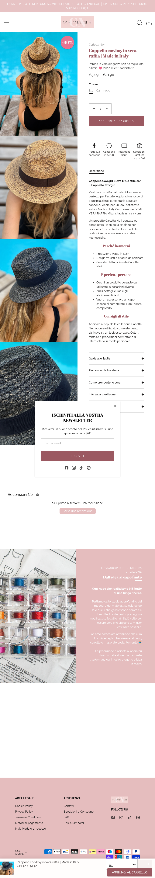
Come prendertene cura (104, 382)
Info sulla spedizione (102, 394)
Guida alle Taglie (99, 358)
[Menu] (6, 22)
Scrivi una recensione (77, 511)
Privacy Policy (24, 811)
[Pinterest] (89, 467)
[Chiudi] (115, 406)
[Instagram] (74, 467)
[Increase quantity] (148, 864)
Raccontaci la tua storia (104, 370)
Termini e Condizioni (28, 817)
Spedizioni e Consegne (79, 811)
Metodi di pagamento (29, 823)
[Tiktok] (81, 467)
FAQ (66, 817)
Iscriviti (77, 456)
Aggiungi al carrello (116, 121)
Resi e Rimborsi (74, 823)
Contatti (69, 806)
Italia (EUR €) (19, 852)
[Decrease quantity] (141, 864)
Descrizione (96, 171)
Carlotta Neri (97, 44)
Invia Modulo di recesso (30, 828)
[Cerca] (139, 23)
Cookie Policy (24, 806)
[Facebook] (66, 467)
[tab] (98, 171)
